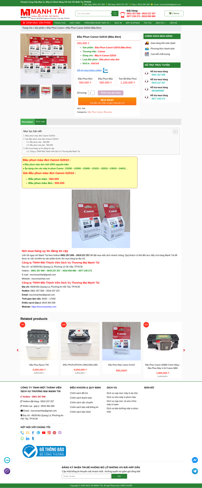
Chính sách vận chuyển (81, 402)
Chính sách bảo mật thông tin (84, 407)
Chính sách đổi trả (79, 393)
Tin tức (148, 23)
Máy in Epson (133, 23)
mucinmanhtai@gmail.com (43, 275)
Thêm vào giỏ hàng (111, 93)
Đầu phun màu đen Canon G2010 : (40, 136)
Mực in (118, 23)
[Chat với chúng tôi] (7, 460)
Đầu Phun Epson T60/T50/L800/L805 (80, 365)
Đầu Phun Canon (55, 28)
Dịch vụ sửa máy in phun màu (121, 397)
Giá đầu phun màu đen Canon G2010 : (42, 139)
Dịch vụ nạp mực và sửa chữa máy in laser (121, 403)
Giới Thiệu (75, 23)
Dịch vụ (160, 23)
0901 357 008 (99, 4)
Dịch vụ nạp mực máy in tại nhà (122, 393)
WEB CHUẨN (126, 485)
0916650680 (158, 91)
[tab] (27, 122)
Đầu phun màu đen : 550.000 (41, 145)
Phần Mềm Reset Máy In (96, 23)
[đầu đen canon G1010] (45, 59)
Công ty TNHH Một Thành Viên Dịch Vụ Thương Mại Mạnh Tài (55, 151)
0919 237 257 (122, 4)
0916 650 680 (148, 16)
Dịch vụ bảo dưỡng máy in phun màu (122, 410)
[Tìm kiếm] (115, 13)
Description (27, 122)
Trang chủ (60, 23)
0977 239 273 (133, 16)
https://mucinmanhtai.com (43, 307)
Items (175, 13)
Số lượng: (82, 93)
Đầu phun (108, 112)
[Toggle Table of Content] (174, 131)
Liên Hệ (173, 23)
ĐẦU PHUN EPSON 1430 (121, 365)
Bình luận (40, 121)
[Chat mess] (195, 460)
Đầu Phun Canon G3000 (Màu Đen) (39, 365)
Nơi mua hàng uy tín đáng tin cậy (39, 148)
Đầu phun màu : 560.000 (39, 142)
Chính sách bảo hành (80, 412)
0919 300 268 (144, 4)
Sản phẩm (39, 28)
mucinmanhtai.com (40, 279)
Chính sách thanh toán (81, 398)
